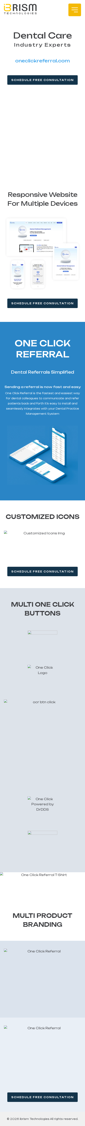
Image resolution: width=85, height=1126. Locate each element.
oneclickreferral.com (42, 60)
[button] (74, 10)
